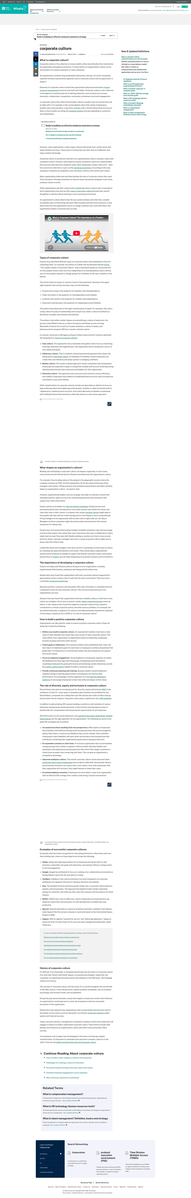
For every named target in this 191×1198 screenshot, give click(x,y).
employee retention (96, 1013)
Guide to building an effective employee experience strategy (61, 37)
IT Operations (30, 1)
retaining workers (76, 111)
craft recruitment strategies (76, 506)
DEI (104, 689)
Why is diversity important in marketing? (62, 1078)
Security (19, 1)
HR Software (44, 1167)
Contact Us (86, 1187)
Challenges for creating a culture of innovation (65, 1063)
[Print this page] (35, 69)
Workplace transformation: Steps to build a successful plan (61, 937)
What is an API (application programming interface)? (133, 85)
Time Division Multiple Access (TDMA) (139, 1155)
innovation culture (61, 357)
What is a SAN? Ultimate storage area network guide (135, 94)
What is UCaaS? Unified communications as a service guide (134, 58)
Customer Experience (46, 1172)
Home (37, 29)
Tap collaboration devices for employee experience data (60, 949)
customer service (92, 512)
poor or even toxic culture (81, 191)
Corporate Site (131, 1187)
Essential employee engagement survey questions (66, 1073)
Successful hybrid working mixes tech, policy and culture (69, 1068)
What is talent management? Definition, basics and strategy (75, 1118)
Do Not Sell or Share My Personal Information (98, 1193)
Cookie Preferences (78, 1193)
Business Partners (106, 1187)
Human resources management (49, 29)
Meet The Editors (60, 1187)
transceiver (78, 1152)
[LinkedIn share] (35, 64)
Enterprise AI (11, 1)
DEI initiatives (105, 698)
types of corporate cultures (66, 338)
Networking (43, 1154)
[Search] (173, 6)
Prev (103, 35)
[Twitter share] (35, 59)
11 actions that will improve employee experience (61, 138)
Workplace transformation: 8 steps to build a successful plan (65, 131)
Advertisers (95, 1187)
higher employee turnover (92, 601)
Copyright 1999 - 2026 (81, 1190)
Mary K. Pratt (72, 54)
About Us (51, 1187)
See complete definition (70, 1100)
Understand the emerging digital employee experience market (62, 945)
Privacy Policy (67, 1193)
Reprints (140, 1187)
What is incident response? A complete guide (134, 90)
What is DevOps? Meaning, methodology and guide (133, 104)
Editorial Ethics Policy (74, 1187)
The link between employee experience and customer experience (63, 953)
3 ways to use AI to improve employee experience (58, 941)
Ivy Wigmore (81, 54)
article (106, 265)
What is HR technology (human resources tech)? (69, 1106)
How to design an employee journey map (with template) (63, 135)
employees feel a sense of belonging (57, 762)
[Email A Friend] (35, 74)
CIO (24, 1)
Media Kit (123, 1187)
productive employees (59, 581)
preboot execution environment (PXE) (108, 1156)
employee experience (82, 168)
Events (116, 1187)
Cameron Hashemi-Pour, (48, 54)
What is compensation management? (63, 1094)
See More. (145, 72)
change (56, 557)
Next (111, 35)
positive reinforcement (54, 667)
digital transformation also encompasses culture (76, 1042)
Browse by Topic (86, 1182)
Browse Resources (102, 1182)
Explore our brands (181, 1)
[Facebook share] (35, 54)
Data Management (40, 1)
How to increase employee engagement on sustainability (60, 958)
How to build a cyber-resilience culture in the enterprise (69, 1058)
